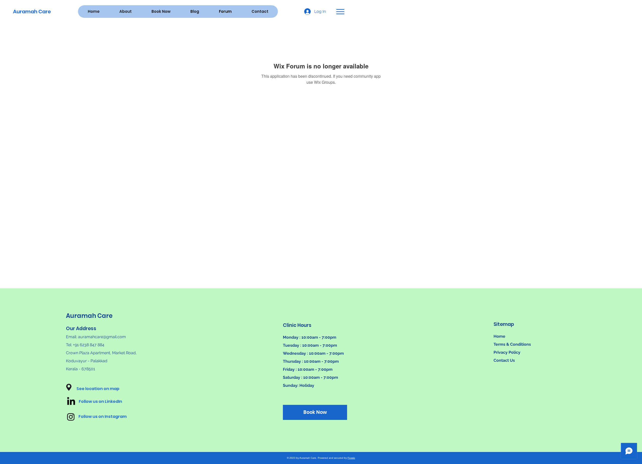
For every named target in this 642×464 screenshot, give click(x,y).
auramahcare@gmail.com (102, 336)
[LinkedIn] (71, 402)
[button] (340, 11)
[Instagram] (71, 417)
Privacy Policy (507, 352)
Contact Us (504, 360)
